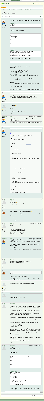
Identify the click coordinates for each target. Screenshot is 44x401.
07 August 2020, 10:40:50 (12, 303)
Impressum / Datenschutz (20, 3)
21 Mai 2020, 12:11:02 (12, 238)
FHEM (27, 3)
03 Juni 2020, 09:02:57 (12, 292)
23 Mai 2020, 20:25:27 (12, 259)
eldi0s (4, 103)
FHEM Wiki (36, 3)
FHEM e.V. (41, 3)
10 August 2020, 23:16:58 (12, 345)
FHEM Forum (6, 3)
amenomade (5, 18)
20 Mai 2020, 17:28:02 (12, 127)
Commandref (31, 3)
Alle (12, 16)
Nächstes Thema (39, 14)
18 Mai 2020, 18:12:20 (12, 116)
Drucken (41, 16)
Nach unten (3, 16)
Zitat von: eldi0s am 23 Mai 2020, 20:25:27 (16, 271)
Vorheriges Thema (34, 14)
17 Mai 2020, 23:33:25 (12, 92)
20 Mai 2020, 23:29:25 (12, 223)
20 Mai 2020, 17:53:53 (12, 199)
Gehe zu (31, 395)
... (9, 16)
